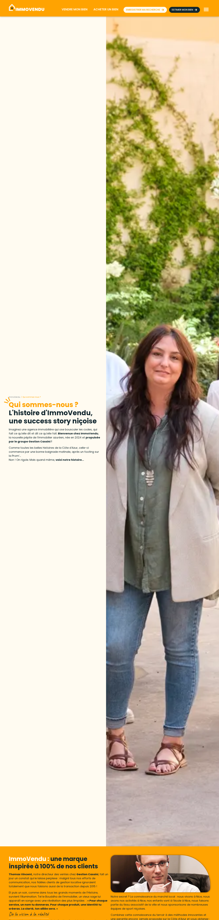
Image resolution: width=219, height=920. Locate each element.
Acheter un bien (105, 9)
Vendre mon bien (74, 9)
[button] (206, 9)
